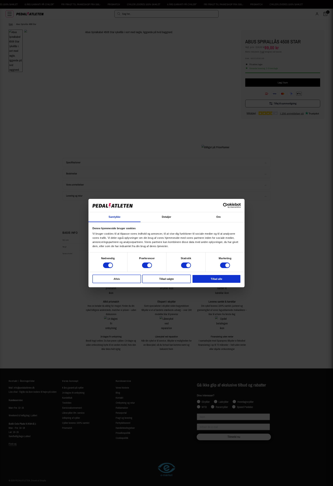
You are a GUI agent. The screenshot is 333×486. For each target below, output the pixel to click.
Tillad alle (216, 278)
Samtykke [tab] (115, 216)
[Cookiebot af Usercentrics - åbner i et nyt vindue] (225, 205)
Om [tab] (218, 216)
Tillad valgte (166, 278)
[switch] (147, 265)
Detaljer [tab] (166, 216)
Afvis (117, 278)
